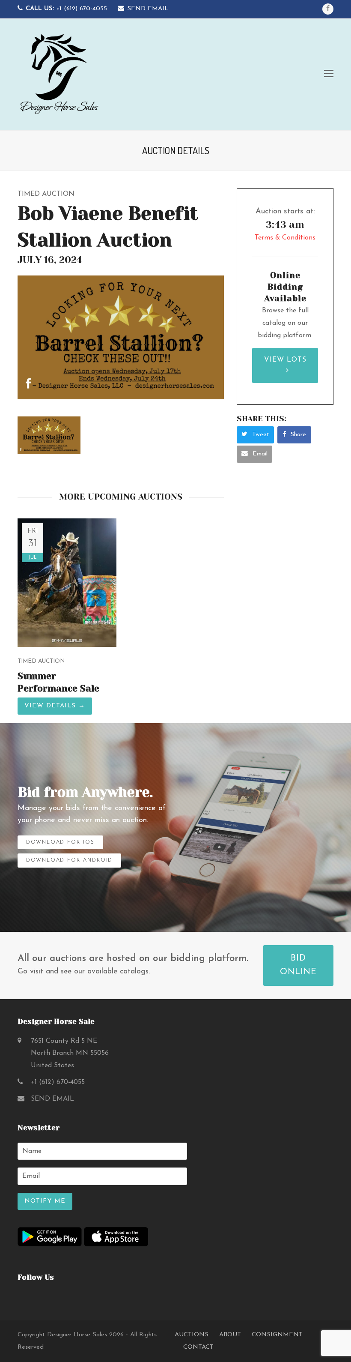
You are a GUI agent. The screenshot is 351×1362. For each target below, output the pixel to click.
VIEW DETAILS (54, 706)
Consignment (277, 1335)
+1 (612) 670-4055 (66, 9)
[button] (328, 74)
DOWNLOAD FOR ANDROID (69, 860)
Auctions (191, 1335)
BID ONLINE (298, 965)
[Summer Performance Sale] (67, 582)
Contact (198, 1347)
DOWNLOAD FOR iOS (60, 842)
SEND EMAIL (147, 9)
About (230, 1335)
